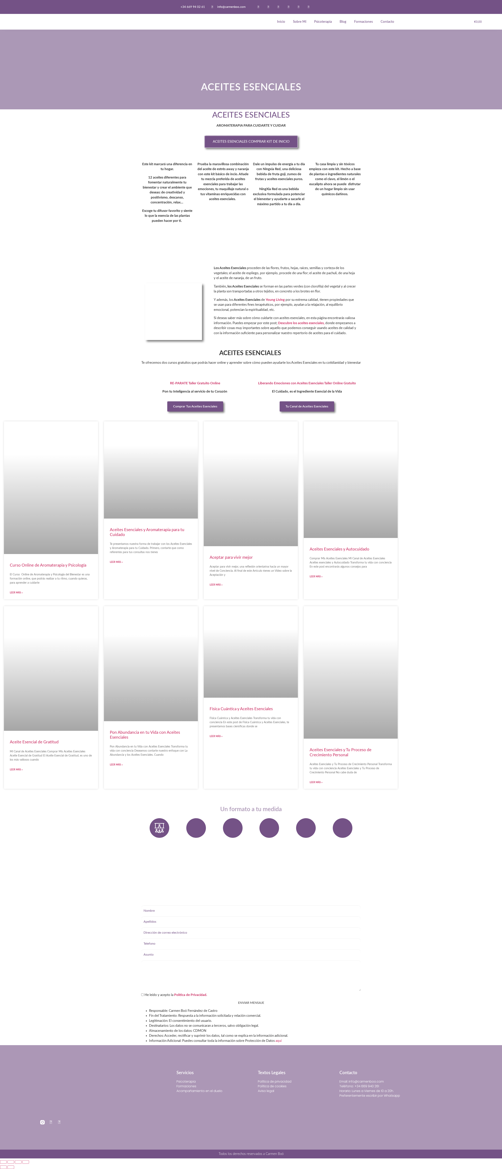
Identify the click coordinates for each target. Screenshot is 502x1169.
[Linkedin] (309, 7)
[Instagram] (268, 7)
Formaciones (363, 21)
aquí (279, 1040)
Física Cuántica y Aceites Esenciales (241, 709)
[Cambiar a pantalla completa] (10, 1162)
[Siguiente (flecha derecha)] (10, 1167)
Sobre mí (299, 21)
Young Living (276, 299)
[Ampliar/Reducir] (3, 1162)
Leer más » (16, 592)
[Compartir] (18, 1162)
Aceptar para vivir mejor (231, 557)
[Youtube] (299, 7)
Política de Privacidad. (190, 995)
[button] (324, 7)
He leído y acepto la (175, 995)
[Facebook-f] (278, 7)
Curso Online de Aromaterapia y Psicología (48, 565)
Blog (343, 21)
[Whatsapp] (258, 7)
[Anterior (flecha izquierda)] (3, 1167)
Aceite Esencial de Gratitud (34, 742)
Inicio (281, 21)
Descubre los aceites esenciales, (301, 323)
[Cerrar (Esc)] (25, 1162)
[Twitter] (289, 7)
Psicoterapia (323, 21)
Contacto (387, 21)
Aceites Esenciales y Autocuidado (339, 549)
